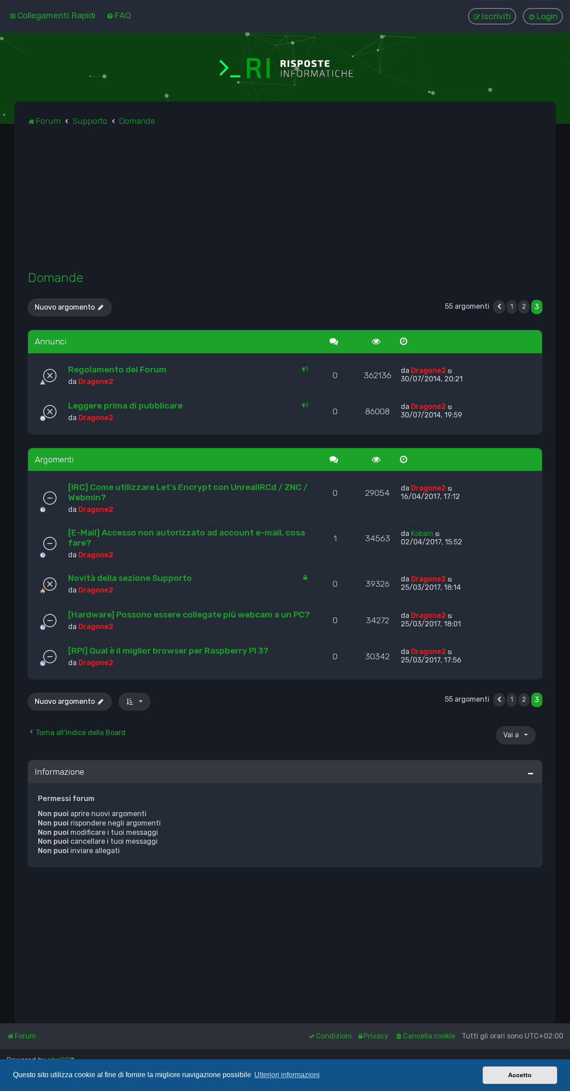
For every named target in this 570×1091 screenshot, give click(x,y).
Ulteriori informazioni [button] (287, 1075)
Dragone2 (95, 381)
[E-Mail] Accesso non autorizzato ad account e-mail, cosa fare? (186, 537)
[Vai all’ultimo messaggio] (450, 370)
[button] (499, 307)
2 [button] (524, 307)
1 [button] (511, 307)
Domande (55, 277)
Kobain (422, 533)
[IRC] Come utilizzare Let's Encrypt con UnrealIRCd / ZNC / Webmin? (188, 492)
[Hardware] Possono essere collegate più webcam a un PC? (189, 614)
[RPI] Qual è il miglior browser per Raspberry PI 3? (168, 651)
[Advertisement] (285, 203)
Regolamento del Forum (117, 369)
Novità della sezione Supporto (130, 578)
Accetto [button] (520, 1075)
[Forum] (285, 67)
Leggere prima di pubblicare (125, 405)
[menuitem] (118, 15)
